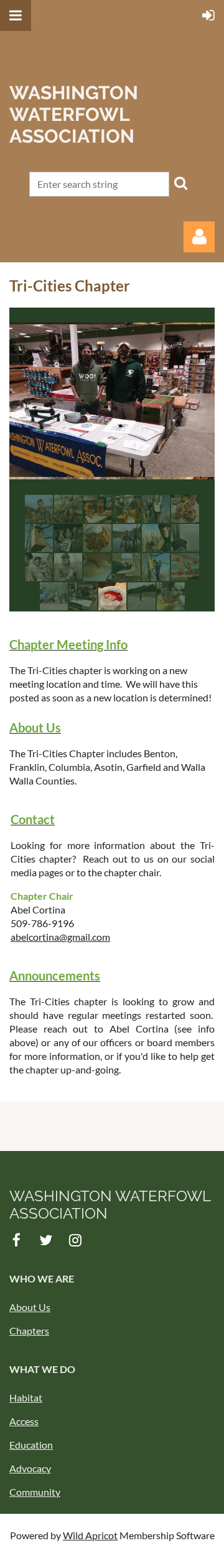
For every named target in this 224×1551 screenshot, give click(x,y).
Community (34, 1492)
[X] (46, 1240)
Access (24, 1421)
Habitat (25, 1397)
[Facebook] (16, 1240)
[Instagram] (75, 1240)
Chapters (29, 1330)
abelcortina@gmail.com (60, 937)
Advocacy (30, 1468)
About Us (29, 1307)
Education (31, 1445)
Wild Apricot (90, 1535)
